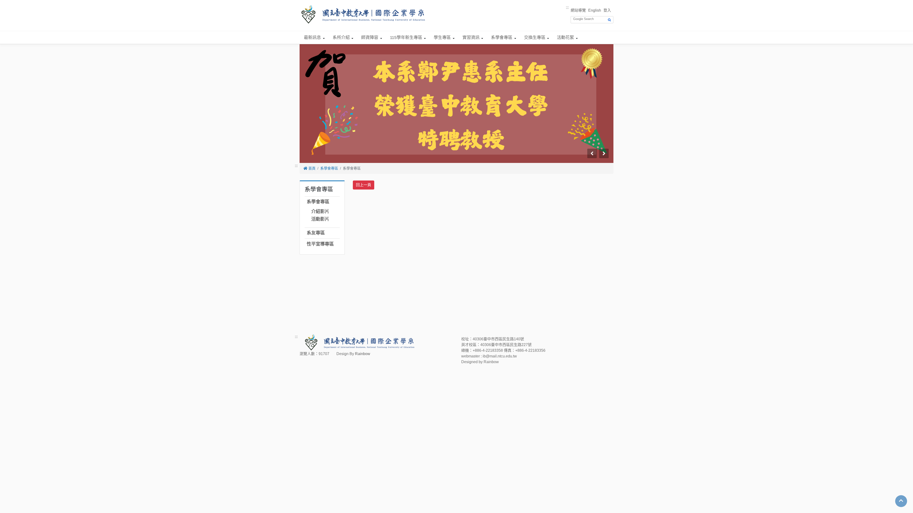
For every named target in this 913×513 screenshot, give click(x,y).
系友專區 (316, 232)
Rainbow (362, 354)
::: (567, 7)
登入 (607, 10)
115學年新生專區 (406, 37)
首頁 (311, 168)
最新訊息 (312, 37)
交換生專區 (534, 37)
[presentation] (592, 153)
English (594, 10)
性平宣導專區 (320, 244)
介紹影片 (320, 211)
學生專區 (442, 37)
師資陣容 (369, 37)
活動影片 (320, 219)
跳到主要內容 (11, 3)
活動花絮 (565, 37)
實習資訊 (471, 37)
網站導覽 (578, 10)
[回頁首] (901, 500)
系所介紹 (341, 37)
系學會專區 (501, 37)
